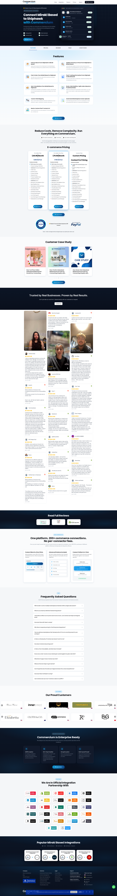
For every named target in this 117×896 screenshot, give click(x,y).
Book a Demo (90, 2)
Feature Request (89, 884)
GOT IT (80, 892)
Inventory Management (44, 875)
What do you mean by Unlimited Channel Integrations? (47, 610)
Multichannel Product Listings (46, 873)
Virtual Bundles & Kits (44, 884)
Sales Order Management (45, 877)
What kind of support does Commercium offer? (46, 659)
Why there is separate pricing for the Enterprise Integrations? (50, 627)
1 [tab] (54, 278)
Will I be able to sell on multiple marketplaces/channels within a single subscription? (55, 605)
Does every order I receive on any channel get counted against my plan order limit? (55, 654)
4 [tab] (60, 278)
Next (94, 261)
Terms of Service (58, 875)
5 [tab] (62, 278)
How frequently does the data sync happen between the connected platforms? (54, 668)
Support (80, 2)
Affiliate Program (26, 877)
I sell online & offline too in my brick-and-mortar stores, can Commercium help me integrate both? (57, 616)
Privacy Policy (57, 873)
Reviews (58, 48)
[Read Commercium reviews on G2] (58, 522)
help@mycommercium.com (75, 874)
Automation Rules (43, 880)
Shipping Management (44, 879)
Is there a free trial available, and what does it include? (47, 649)
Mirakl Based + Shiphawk (70, 845)
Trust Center (57, 880)
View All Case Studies (58, 282)
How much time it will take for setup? (43, 673)
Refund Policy (57, 877)
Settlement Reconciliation (45, 882)
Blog (24, 875)
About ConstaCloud (27, 873)
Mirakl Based (59, 845)
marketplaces (51, 845)
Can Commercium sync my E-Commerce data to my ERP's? (48, 678)
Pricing (74, 2)
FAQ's (69, 48)
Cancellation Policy (58, 879)
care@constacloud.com (75, 880)
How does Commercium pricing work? (43, 644)
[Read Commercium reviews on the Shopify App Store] (74, 522)
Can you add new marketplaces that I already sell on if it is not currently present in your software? (56, 633)
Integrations (61, 2)
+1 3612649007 (89, 875)
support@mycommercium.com (76, 877)
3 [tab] (58, 278)
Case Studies (83, 48)
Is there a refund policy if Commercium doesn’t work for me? (49, 639)
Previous (22, 261)
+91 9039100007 (89, 877)
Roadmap (87, 879)
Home (55, 2)
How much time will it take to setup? (43, 622)
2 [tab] (56, 278)
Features (68, 2)
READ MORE (74, 892)
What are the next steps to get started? (44, 663)
